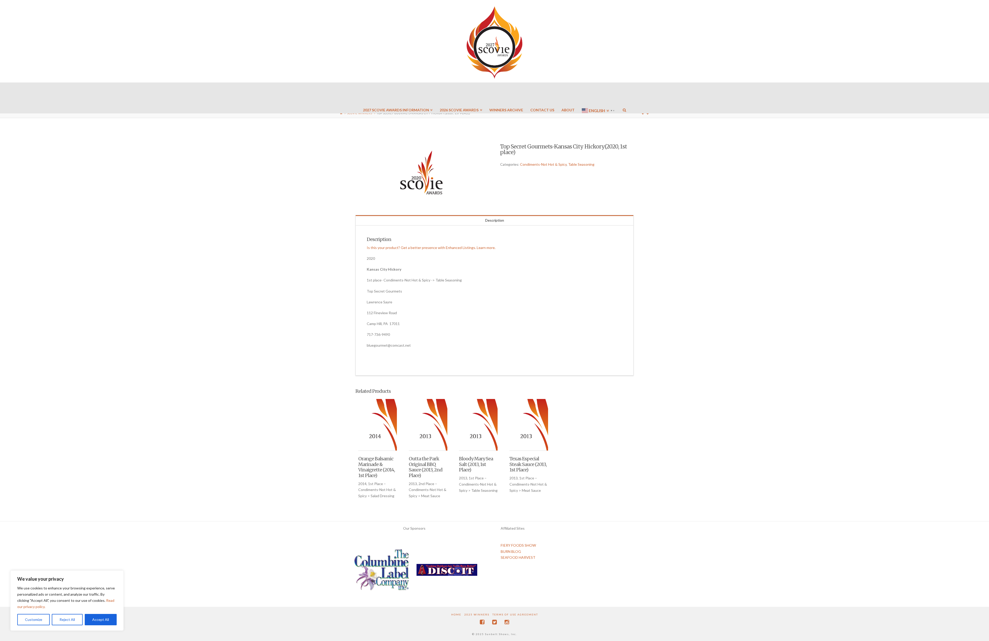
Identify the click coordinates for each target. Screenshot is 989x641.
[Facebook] (482, 622)
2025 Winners (476, 614)
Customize (33, 619)
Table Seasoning (581, 164)
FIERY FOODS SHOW (518, 545)
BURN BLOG (511, 551)
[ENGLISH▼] (598, 95)
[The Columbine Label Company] (381, 571)
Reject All (67, 619)
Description (494, 220)
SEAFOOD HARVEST (518, 557)
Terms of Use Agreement (515, 614)
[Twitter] (494, 622)
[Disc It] (447, 571)
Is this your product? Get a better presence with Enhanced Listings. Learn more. (431, 247)
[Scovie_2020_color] (422, 173)
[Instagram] (507, 622)
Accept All (100, 619)
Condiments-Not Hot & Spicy (543, 164)
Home (456, 614)
